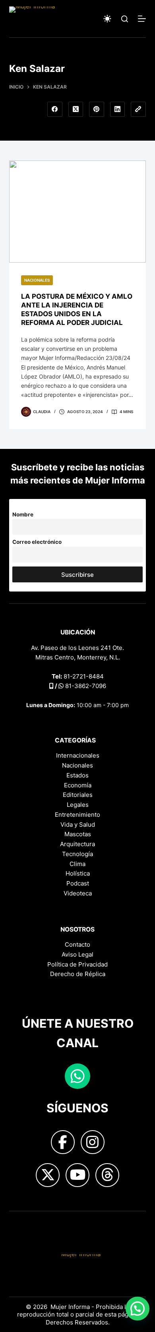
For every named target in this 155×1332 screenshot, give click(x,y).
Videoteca (78, 893)
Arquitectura (77, 844)
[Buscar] (124, 18)
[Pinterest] (96, 109)
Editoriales (78, 794)
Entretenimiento (77, 814)
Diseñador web (30, 1224)
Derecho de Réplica (77, 974)
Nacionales (37, 280)
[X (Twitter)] (75, 109)
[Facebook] (54, 109)
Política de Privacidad (77, 964)
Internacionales (77, 755)
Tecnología (77, 854)
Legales (78, 804)
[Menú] (142, 19)
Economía (77, 785)
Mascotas (77, 834)
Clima (77, 864)
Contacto (77, 944)
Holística (78, 873)
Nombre (22, 514)
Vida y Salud (77, 824)
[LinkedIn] (117, 109)
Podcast (77, 883)
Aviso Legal (77, 954)
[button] (137, 1308)
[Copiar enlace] (138, 109)
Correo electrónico (37, 542)
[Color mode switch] (107, 19)
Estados (77, 775)
